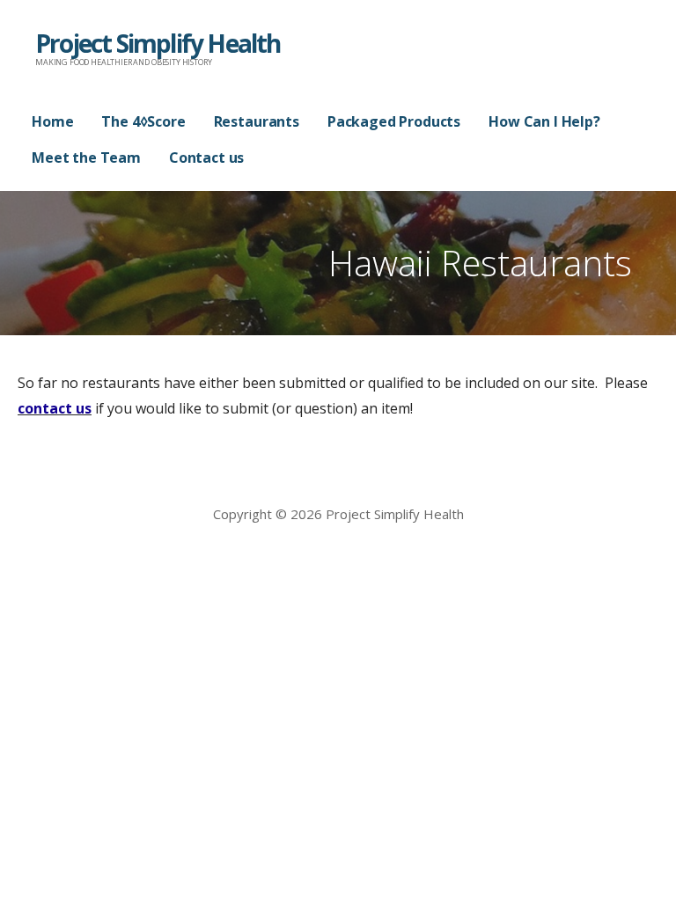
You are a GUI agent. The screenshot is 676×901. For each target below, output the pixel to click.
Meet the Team (86, 157)
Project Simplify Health (158, 43)
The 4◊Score (143, 121)
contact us (55, 408)
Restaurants (256, 121)
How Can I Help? (544, 121)
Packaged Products (393, 121)
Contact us (206, 157)
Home (52, 121)
